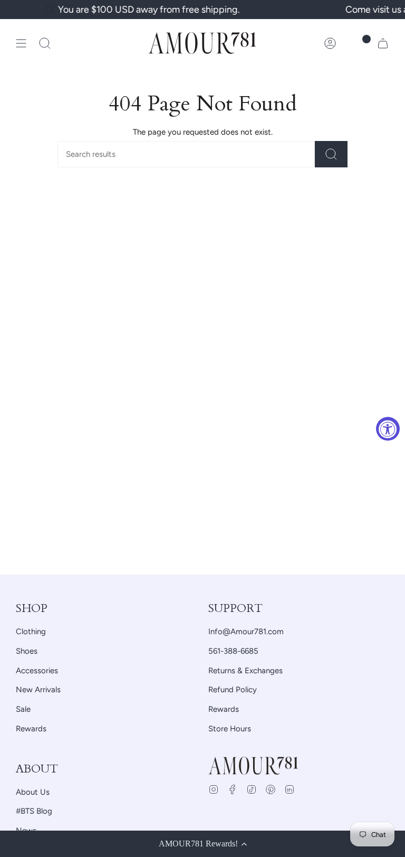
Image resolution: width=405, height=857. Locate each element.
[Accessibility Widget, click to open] (388, 428)
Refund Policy (232, 689)
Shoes (26, 651)
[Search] (331, 154)
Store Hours (229, 728)
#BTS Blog (34, 811)
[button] (45, 43)
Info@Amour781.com (246, 631)
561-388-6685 (233, 651)
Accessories (37, 670)
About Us (33, 792)
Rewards (31, 728)
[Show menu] (21, 43)
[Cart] (383, 43)
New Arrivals (38, 689)
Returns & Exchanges (245, 670)
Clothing (31, 631)
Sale (23, 709)
